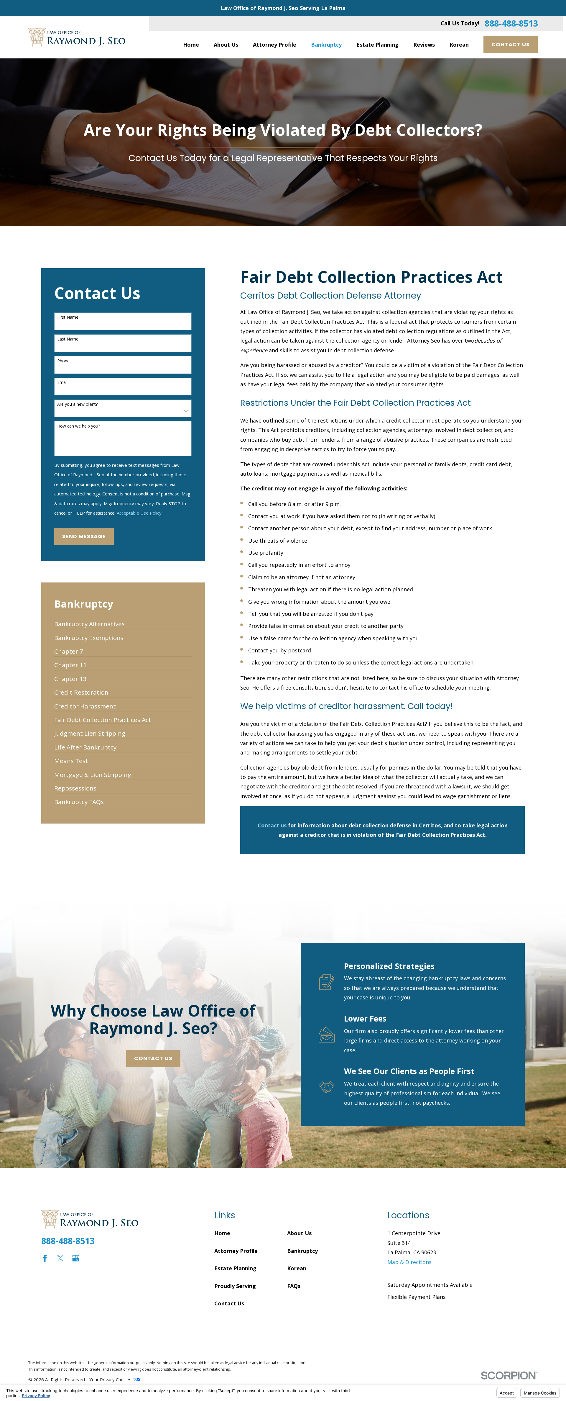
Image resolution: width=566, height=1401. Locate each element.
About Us (299, 1233)
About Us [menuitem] (226, 44)
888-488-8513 (511, 23)
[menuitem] (89, 621)
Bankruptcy (302, 1250)
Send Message (84, 536)
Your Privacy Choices (111, 1379)
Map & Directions (409, 1262)
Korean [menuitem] (459, 44)
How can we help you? (78, 426)
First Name (67, 317)
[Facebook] (45, 1258)
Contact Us (510, 44)
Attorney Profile (236, 1250)
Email (62, 382)
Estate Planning (235, 1268)
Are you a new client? (77, 404)
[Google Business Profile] (75, 1258)
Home (222, 1233)
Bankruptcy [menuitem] (326, 44)
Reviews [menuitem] (424, 44)
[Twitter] (60, 1258)
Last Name (67, 339)
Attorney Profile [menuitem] (274, 44)
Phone (63, 361)
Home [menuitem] (191, 44)
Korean (296, 1268)
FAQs (293, 1285)
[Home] (76, 37)
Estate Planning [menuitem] (377, 44)
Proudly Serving (235, 1285)
